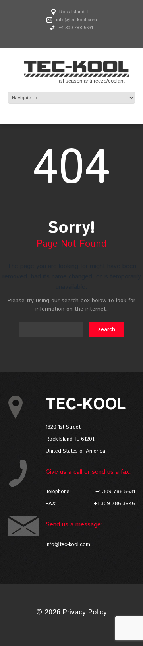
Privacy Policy (85, 612)
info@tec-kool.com (76, 19)
